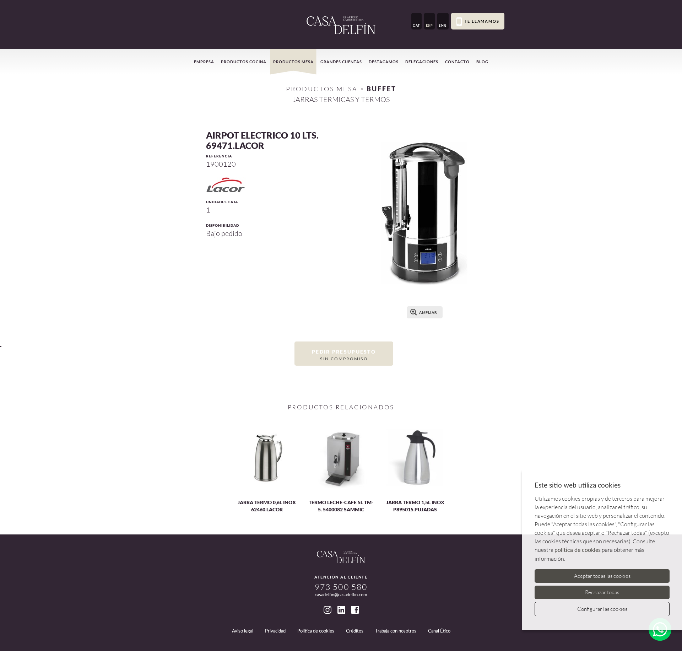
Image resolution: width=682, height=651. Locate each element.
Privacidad (275, 631)
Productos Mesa (322, 89)
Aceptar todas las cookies (602, 575)
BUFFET (381, 89)
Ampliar (428, 312)
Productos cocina (243, 61)
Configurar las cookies (602, 609)
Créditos (354, 631)
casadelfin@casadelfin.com (341, 595)
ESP (429, 25)
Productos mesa (293, 61)
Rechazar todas (602, 592)
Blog (482, 61)
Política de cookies (315, 631)
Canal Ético (439, 631)
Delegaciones (421, 61)
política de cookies (577, 550)
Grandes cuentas (341, 61)
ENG (443, 25)
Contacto (457, 61)
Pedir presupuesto (344, 355)
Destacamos (384, 61)
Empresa (204, 61)
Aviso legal (242, 631)
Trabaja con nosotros (395, 631)
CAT (416, 25)
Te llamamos (482, 21)
